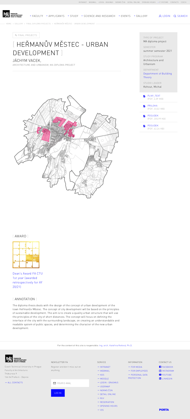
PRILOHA (156, 107)
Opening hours (149, 2)
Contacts (174, 2)
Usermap (105, 386)
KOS (102, 374)
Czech (183, 2)
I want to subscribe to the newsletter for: (68, 393)
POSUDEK (157, 117)
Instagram (168, 370)
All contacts (15, 382)
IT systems (163, 2)
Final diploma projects (38, 24)
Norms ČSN (120, 2)
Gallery (141, 16)
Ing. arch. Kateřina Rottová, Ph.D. (116, 345)
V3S (102, 410)
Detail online (134, 2)
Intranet (83, 2)
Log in (57, 392)
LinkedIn (167, 378)
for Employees (139, 370)
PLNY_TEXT (156, 97)
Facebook (167, 367)
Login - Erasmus (106, 2)
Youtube (167, 374)
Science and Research (99, 16)
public (59, 399)
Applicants (57, 16)
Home (8, 24)
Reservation (107, 402)
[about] (15, 358)
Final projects (27, 35)
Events (126, 16)
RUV (102, 398)
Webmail (92, 2)
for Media (136, 367)
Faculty (37, 16)
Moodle (104, 378)
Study (74, 16)
